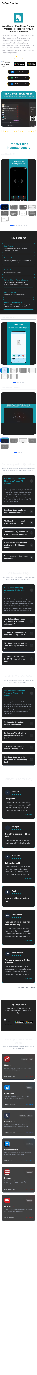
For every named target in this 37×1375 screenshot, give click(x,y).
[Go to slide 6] (21, 225)
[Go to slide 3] (16, 225)
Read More (28, 814)
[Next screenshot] (32, 180)
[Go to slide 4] (20, 382)
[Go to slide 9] (26, 225)
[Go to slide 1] (12, 225)
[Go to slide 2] (14, 225)
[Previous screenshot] (4, 180)
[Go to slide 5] (19, 225)
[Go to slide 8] (24, 225)
